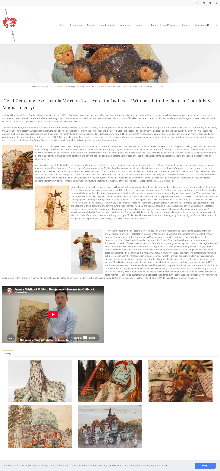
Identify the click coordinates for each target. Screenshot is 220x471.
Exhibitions (76, 25)
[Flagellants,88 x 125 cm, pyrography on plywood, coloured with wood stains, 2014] (110, 426)
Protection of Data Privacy (161, 25)
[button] (172, 465)
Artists (90, 25)
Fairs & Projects (107, 25)
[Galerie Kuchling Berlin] (9, 25)
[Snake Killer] (40, 381)
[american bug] (180, 381)
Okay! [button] (205, 465)
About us (125, 25)
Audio (185, 25)
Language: (200, 25)
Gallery (8, 353)
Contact (138, 25)
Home (62, 25)
